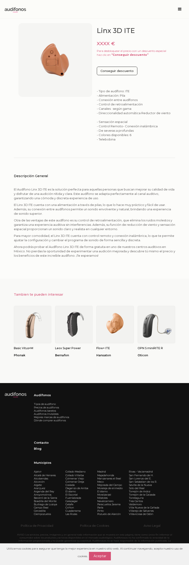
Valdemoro (135, 504)
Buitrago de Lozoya (45, 504)
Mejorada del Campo (109, 485)
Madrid (101, 471)
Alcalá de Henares (45, 475)
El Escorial (71, 494)
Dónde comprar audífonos (50, 420)
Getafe (69, 504)
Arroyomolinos (42, 494)
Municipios (42, 462)
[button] (180, 9)
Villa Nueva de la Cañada (144, 507)
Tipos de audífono (45, 404)
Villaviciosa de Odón (141, 514)
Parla (100, 507)
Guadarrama (73, 510)
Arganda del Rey (44, 491)
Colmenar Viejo (74, 478)
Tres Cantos (136, 501)
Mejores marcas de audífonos (51, 417)
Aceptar (100, 556)
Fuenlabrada (73, 498)
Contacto (41, 442)
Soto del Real (137, 488)
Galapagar (71, 501)
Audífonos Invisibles (46, 414)
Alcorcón (39, 481)
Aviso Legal (152, 525)
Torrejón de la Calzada (142, 494)
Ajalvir (37, 471)
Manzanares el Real (109, 478)
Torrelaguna (136, 498)
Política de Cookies (94, 525)
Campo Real (41, 507)
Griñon (69, 507)
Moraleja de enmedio (110, 488)
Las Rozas (71, 514)
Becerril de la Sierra (45, 498)
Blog (37, 448)
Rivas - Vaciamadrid (141, 471)
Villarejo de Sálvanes (141, 510)
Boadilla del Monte (45, 501)
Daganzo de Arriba (76, 488)
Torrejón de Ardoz (139, 491)
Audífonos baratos (45, 410)
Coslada (70, 485)
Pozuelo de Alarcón (109, 514)
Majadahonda (105, 475)
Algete (38, 485)
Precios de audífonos (46, 407)
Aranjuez (39, 488)
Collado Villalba (74, 475)
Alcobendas (41, 478)
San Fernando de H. (141, 475)
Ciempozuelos (42, 514)
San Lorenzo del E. (140, 478)
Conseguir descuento (117, 71)
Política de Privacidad (37, 525)
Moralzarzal (104, 494)
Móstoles (102, 498)
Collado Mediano (75, 471)
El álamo (70, 491)
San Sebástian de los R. (143, 481)
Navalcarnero (105, 501)
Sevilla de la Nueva (140, 485)
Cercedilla (40, 510)
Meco (100, 481)
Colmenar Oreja (74, 481)
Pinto (100, 510)
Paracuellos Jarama (109, 504)
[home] (15, 9)
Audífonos (42, 395)
